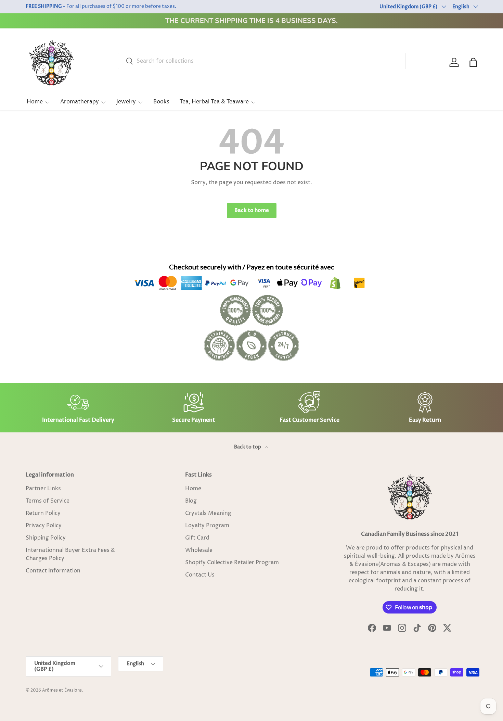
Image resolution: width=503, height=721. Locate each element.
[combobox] (261, 61)
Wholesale (198, 550)
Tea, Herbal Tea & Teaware (214, 101)
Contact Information (53, 570)
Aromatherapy (79, 101)
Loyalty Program (207, 525)
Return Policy (43, 513)
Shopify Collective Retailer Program (232, 562)
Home (35, 101)
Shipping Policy (46, 538)
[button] (473, 62)
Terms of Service (47, 501)
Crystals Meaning (208, 513)
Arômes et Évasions (62, 690)
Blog (191, 501)
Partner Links (43, 488)
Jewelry (126, 101)
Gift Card (197, 538)
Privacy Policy (44, 525)
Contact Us (200, 575)
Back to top (248, 447)
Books (161, 101)
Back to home (251, 210)
